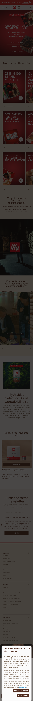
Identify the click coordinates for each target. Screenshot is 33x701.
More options (23, 695)
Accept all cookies (21, 691)
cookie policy (22, 687)
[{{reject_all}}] (29, 648)
